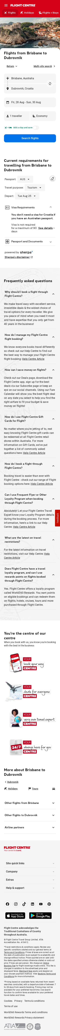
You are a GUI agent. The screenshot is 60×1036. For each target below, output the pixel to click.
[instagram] (15, 904)
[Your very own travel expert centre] (30, 719)
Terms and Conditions (14, 952)
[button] (17, 116)
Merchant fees (25, 971)
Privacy (18, 1001)
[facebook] (7, 904)
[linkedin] (32, 904)
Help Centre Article (33, 359)
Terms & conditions (34, 1001)
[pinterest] (49, 904)
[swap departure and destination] (50, 83)
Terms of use (11, 1006)
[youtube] (40, 904)
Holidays (29, 12)
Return (10, 66)
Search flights (30, 138)
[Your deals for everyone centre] (30, 691)
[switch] (35, 128)
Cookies (8, 1001)
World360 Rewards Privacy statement (24, 1017)
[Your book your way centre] (30, 663)
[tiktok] (24, 904)
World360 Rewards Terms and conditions (26, 1012)
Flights (12, 12)
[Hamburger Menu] (6, 5)
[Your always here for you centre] (30, 747)
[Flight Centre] (23, 5)
